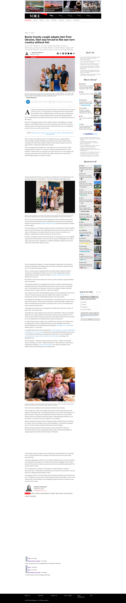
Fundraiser (83, 206)
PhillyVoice (35, 16)
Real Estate (83, 182)
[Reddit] (66, 53)
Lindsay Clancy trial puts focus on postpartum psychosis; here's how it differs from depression (90, 149)
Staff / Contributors (81, 596)
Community (83, 238)
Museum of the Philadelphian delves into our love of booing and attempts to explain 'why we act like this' (90, 71)
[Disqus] (50, 536)
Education (61, 20)
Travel (82, 190)
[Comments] (68, 53)
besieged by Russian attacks (48, 223)
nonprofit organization (46, 344)
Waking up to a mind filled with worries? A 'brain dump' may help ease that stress (90, 152)
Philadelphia (33, 496)
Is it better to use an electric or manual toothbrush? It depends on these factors (89, 155)
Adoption (33, 57)
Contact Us (54, 595)
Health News (83, 246)
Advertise (40, 595)
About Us (27, 595)
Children (52, 493)
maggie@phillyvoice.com (40, 490)
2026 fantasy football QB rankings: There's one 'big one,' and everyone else (90, 74)
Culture (70, 15)
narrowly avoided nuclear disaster (60, 275)
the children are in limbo (63, 325)
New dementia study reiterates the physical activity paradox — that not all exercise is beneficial (89, 143)
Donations (83, 84)
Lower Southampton (45, 493)
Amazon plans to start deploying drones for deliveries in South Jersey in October (89, 64)
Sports (88, 15)
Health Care (83, 262)
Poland (57, 493)
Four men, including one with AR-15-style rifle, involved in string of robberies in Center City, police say (90, 58)
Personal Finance (84, 214)
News (51, 15)
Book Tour (83, 173)
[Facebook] (58, 53)
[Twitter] (60, 53)
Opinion (42, 20)
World (29, 57)
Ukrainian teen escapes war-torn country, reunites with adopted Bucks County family (52, 133)
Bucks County (69, 493)
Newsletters (76, 20)
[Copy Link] (74, 53)
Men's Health (83, 100)
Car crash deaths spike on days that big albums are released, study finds (89, 146)
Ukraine (27, 496)
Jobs (81, 116)
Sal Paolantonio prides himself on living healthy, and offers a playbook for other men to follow (90, 139)
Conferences (83, 230)
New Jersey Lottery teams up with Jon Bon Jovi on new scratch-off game (90, 61)
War (64, 493)
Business (68, 20)
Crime (47, 20)
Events (79, 15)
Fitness (82, 165)
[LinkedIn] (63, 53)
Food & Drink (83, 108)
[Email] (71, 53)
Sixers (82, 124)
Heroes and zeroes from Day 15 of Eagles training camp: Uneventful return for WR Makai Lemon (90, 67)
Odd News (54, 20)
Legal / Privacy (68, 595)
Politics (35, 20)
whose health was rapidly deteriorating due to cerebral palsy (42, 336)
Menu (27, 16)
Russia (61, 493)
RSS (91, 595)
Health (61, 15)
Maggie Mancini (37, 52)
